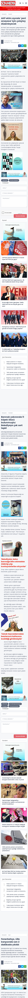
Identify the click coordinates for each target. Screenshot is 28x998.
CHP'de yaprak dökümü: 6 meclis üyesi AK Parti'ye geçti (14, 8)
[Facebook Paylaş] (19, 45)
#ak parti (5, 180)
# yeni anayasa (14, 180)
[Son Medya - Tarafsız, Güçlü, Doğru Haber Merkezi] (8, 3)
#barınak (5, 704)
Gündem (10, 413)
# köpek (5, 706)
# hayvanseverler (14, 706)
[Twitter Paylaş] (22, 45)
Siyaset (10, 14)
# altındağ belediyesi (15, 704)
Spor (9, 935)
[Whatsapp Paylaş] (25, 45)
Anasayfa (4, 14)
